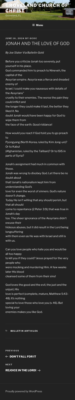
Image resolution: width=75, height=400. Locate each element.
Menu (39, 25)
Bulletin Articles (24, 331)
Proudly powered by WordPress (23, 391)
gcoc (33, 38)
